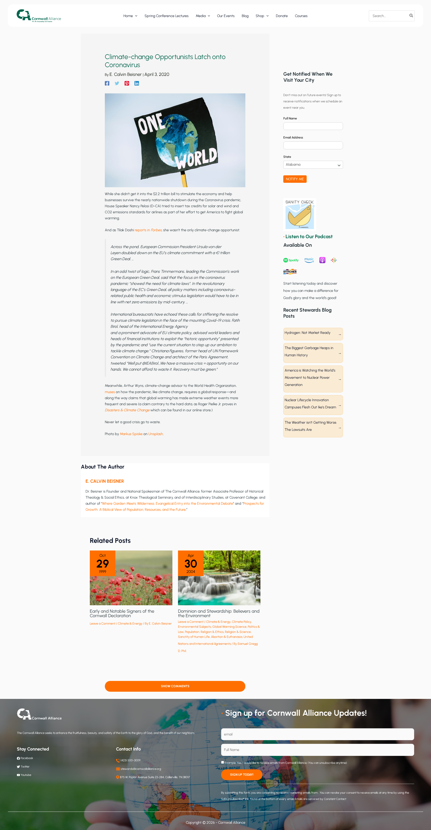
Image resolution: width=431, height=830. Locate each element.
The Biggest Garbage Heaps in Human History (309, 351)
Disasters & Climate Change (127, 410)
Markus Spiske (131, 434)
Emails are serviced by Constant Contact (320, 799)
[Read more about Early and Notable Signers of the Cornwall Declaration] (131, 577)
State (287, 157)
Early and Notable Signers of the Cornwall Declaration (122, 613)
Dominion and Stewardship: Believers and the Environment (218, 613)
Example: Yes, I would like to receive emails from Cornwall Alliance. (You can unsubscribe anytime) (285, 762)
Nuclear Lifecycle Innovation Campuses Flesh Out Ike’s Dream (310, 403)
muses (110, 392)
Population (192, 632)
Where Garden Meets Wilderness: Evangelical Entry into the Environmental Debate (167, 503)
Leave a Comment (102, 623)
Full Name (290, 118)
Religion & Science (238, 632)
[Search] (411, 16)
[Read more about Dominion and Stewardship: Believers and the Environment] (219, 577)
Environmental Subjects (194, 627)
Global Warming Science (229, 627)
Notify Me (295, 179)
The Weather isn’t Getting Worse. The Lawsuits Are (311, 426)
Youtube (26, 775)
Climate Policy (241, 622)
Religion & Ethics (212, 632)
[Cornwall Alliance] (38, 15)
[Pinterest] (127, 83)
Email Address (293, 137)
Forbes (156, 230)
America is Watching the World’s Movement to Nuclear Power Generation (310, 377)
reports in (143, 230)
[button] (135, 16)
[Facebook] (107, 83)
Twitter (25, 766)
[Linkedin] (136, 83)
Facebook (26, 758)
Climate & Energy (130, 623)
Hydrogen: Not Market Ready (307, 332)
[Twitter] (117, 83)
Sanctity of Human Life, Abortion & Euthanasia (210, 637)
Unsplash (155, 434)
